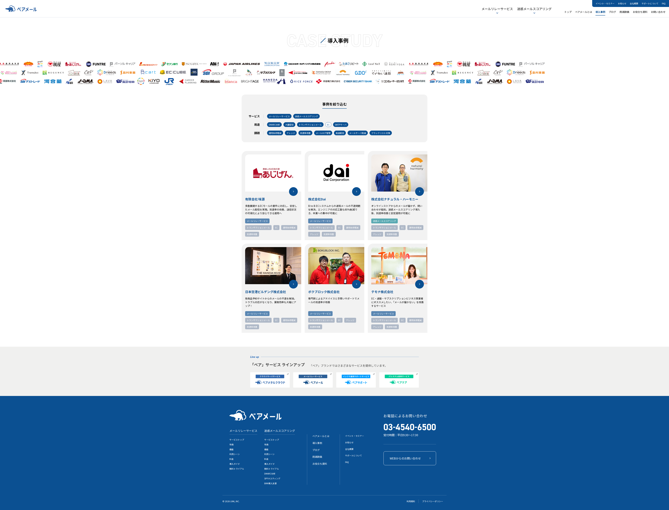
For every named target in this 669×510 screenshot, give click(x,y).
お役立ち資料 (640, 12)
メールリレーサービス (497, 9)
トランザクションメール (258, 227)
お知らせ (622, 3)
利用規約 (411, 501)
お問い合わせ (658, 12)
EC (276, 227)
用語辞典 (624, 12)
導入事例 (600, 12)
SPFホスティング (272, 478)
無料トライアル (236, 468)
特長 (231, 444)
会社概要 (634, 3)
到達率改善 (252, 234)
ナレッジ (314, 234)
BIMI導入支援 (270, 483)
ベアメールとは (583, 12)
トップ (568, 12)
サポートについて (650, 3)
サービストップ (236, 439)
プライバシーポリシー (432, 501)
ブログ (612, 12)
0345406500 (409, 427)
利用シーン (234, 454)
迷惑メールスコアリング (534, 9)
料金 (231, 458)
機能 (231, 449)
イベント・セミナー (605, 3)
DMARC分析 (269, 473)
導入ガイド (234, 463)
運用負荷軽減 (289, 227)
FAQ (664, 3)
